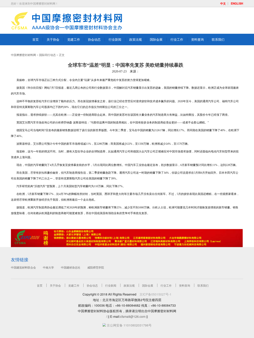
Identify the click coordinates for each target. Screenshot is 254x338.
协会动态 (94, 39)
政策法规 (135, 39)
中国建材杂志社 (70, 267)
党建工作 (73, 39)
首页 (35, 39)
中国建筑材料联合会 (23, 267)
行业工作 (176, 39)
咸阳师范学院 (95, 267)
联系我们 (218, 39)
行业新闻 (115, 39)
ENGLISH (237, 3)
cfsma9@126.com (132, 316)
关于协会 (53, 39)
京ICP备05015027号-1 (155, 294)
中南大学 (48, 267)
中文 (223, 3)
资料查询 (197, 39)
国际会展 (156, 39)
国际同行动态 (47, 55)
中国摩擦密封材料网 (23, 55)
